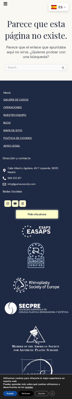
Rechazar (26, 393)
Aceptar (10, 393)
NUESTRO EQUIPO (14, 115)
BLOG (7, 122)
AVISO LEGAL (11, 146)
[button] (5, 4)
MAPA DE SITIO (12, 130)
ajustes (29, 387)
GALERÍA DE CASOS (15, 99)
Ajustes (41, 393)
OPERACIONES (12, 107)
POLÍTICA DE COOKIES (17, 138)
